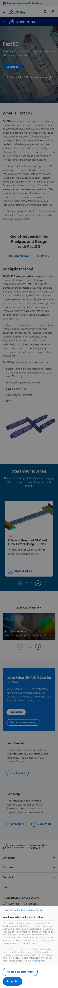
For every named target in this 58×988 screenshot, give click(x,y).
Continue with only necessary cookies (23, 910)
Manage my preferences (20, 971)
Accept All (12, 981)
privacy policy (38, 961)
